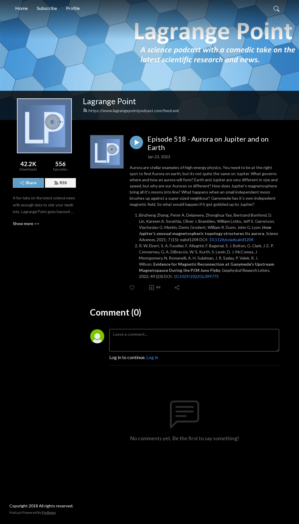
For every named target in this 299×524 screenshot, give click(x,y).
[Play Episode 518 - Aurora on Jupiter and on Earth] (136, 142)
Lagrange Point (109, 101)
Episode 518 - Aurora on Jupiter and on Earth (208, 143)
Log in (152, 357)
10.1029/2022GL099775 (196, 276)
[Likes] (132, 288)
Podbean (49, 512)
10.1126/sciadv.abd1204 (231, 239)
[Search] (276, 8)
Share (30, 182)
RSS (63, 182)
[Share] (177, 287)
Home (21, 8)
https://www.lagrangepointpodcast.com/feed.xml (133, 110)
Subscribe (47, 8)
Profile (73, 8)
